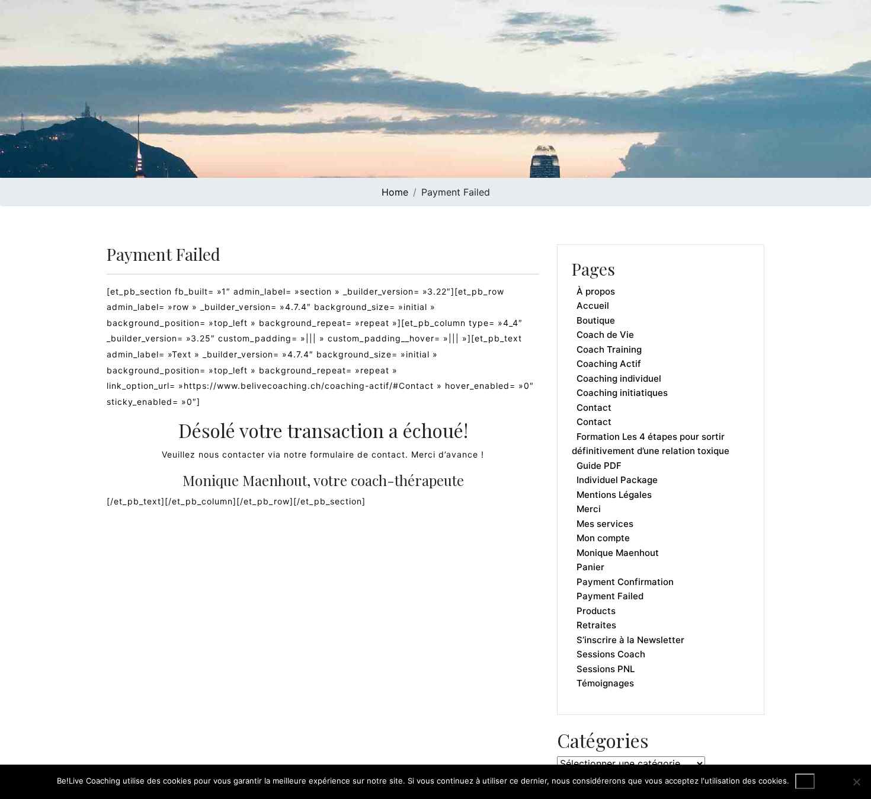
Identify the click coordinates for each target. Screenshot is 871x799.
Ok (805, 781)
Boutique (596, 320)
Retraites (596, 625)
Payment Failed (610, 596)
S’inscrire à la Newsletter (630, 639)
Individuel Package (617, 479)
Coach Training (609, 349)
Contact (594, 407)
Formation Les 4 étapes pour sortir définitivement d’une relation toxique (650, 444)
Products (596, 610)
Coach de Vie (605, 334)
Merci (589, 508)
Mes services (605, 523)
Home (395, 192)
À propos (596, 291)
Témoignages (605, 683)
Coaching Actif (609, 363)
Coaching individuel (619, 378)
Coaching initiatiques (622, 392)
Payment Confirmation (625, 581)
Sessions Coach (611, 654)
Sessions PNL (606, 669)
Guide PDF (599, 465)
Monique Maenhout (618, 552)
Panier (590, 567)
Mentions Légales (614, 494)
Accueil (593, 305)
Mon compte (603, 538)
